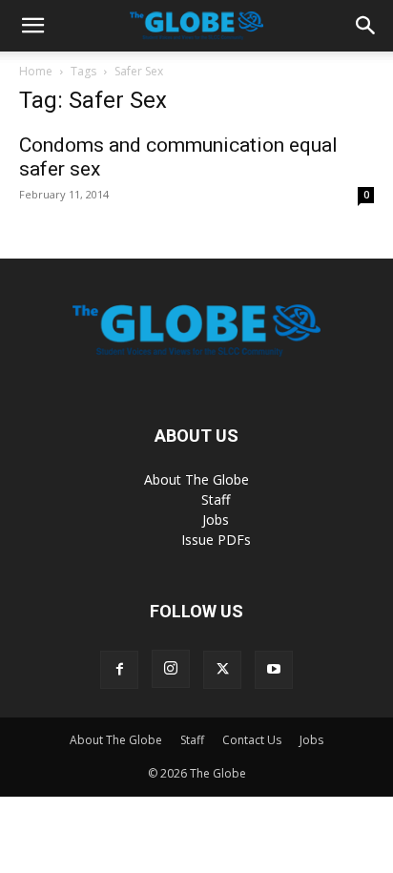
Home (35, 71)
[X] (222, 670)
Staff (215, 499)
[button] (32, 26)
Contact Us (251, 740)
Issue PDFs (216, 539)
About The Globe (196, 479)
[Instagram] (171, 669)
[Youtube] (274, 670)
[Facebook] (119, 670)
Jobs (215, 519)
